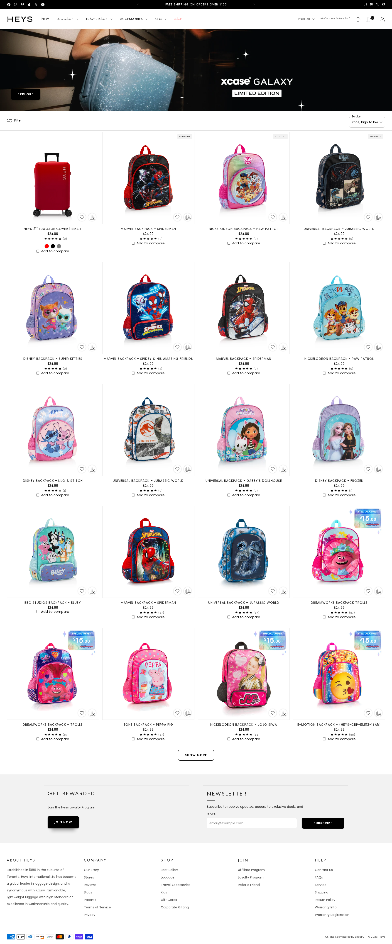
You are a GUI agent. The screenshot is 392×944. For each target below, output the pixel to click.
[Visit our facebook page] (8, 4)
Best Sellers (170, 870)
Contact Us (324, 870)
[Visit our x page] (36, 4)
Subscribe (323, 823)
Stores (89, 877)
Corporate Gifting (175, 907)
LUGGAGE (65, 19)
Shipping (321, 892)
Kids (164, 892)
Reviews (90, 885)
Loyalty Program (251, 877)
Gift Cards (169, 900)
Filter (18, 120)
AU (377, 4)
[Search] (340, 18)
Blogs (88, 892)
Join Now (63, 822)
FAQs (319, 877)
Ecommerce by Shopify (349, 937)
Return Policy (325, 900)
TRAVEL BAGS (97, 19)
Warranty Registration (332, 914)
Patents (90, 900)
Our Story (91, 870)
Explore (26, 94)
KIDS (158, 19)
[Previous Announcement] (138, 4)
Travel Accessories (175, 885)
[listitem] (196, 4)
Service (320, 885)
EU (371, 4)
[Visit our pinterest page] (22, 4)
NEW (45, 19)
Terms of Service (97, 907)
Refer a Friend (249, 885)
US (365, 4)
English (304, 19)
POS (326, 937)
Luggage (167, 877)
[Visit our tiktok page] (29, 4)
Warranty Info (326, 907)
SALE (178, 19)
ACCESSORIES (131, 19)
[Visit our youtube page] (42, 4)
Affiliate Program (251, 870)
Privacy (89, 914)
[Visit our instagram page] (15, 4)
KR (383, 4)
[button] (82, 217)
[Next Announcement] (254, 4)
